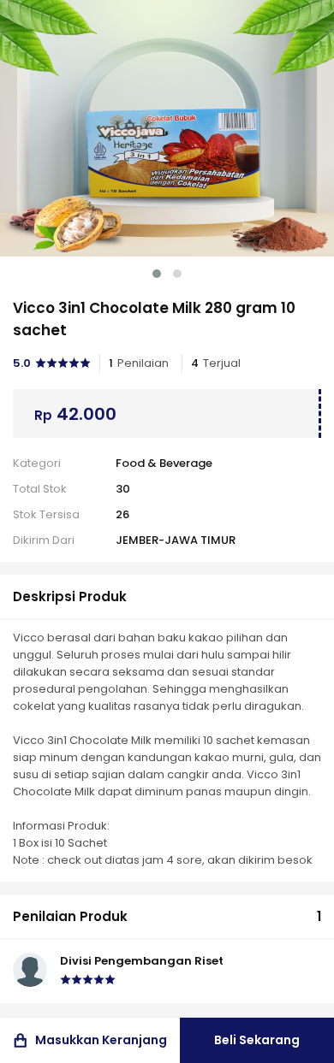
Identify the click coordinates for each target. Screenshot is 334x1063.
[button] (156, 273)
